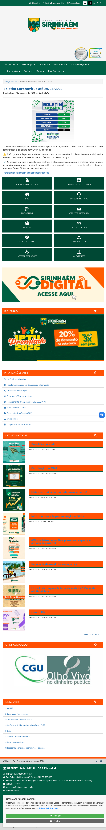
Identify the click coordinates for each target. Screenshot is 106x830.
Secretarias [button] (59, 64)
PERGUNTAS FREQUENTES (27, 242)
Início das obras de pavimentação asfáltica (57, 516)
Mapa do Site (58, 3)
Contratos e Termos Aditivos (19, 396)
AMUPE (9, 708)
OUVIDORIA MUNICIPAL (79, 199)
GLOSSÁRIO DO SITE (79, 228)
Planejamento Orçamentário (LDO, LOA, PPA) (26, 402)
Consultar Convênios (15, 742)
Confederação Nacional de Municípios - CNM (25, 725)
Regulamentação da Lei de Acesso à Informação (27, 385)
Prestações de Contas (16, 407)
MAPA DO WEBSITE (79, 242)
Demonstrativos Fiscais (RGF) (19, 413)
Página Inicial (11, 64)
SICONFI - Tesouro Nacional (18, 737)
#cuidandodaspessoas (38, 172)
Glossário (36, 3)
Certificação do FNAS (44, 468)
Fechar (56, 821)
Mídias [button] (39, 71)
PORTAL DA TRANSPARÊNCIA (27, 185)
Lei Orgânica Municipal (16, 379)
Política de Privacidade (49, 808)
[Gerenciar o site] (101, 761)
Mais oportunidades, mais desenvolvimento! (59, 492)
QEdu (8, 731)
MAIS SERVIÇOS (79, 256)
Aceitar (57, 816)
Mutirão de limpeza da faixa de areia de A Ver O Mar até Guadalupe (64, 590)
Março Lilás (38, 612)
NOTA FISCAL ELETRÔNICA (79, 213)
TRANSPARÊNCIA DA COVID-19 (79, 185)
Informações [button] (11, 71)
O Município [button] (27, 64)
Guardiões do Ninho (43, 444)
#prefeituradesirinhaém (14, 172)
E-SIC (27, 199)
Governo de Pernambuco (17, 714)
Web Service (12, 419)
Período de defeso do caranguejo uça (54, 564)
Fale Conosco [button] (55, 71)
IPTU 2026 (27, 228)
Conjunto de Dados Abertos (18, 424)
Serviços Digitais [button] (79, 64)
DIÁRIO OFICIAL (27, 213)
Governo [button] (43, 64)
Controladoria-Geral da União (19, 720)
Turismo (28, 71)
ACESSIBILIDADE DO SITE (27, 256)
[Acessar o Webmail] (96, 761)
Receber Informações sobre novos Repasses (25, 748)
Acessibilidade (75, 3)
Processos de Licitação (17, 391)
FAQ (47, 3)
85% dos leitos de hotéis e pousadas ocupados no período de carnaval (61, 542)
